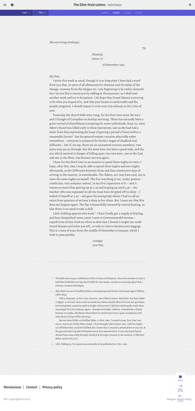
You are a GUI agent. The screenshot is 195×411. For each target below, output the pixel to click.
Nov (41, 12)
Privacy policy (52, 387)
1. (52, 278)
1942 (24, 12)
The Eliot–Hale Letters (89, 5)
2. (52, 291)
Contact (31, 387)
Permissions (12, 387)
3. (52, 344)
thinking (186, 399)
